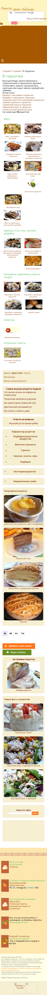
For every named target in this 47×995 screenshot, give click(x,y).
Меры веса (14, 901)
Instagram (21, 887)
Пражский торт (23, 558)
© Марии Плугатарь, (13, 978)
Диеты (7, 373)
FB (10, 887)
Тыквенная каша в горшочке (17, 104)
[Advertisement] (23, 42)
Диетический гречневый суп (18, 407)
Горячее (17, 71)
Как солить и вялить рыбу (16, 411)
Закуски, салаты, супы (25, 456)
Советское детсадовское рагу (17, 109)
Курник (23, 621)
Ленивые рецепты (23, 690)
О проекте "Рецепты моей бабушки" (27, 880)
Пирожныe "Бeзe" (23, 732)
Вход (29, 18)
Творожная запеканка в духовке (20, 399)
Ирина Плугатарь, (9, 957)
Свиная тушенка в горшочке (17, 102)
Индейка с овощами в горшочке (19, 97)
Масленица (9, 377)
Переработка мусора (19, 936)
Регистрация (40, 18)
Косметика (14, 908)
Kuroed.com (16, 974)
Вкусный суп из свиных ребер (23, 423)
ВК (14, 887)
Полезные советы (18, 903)
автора (25, 964)
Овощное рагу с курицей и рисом (23, 765)
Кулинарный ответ (18, 922)
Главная (7, 71)
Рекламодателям (17, 883)
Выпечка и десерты (25, 444)
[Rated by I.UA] (31, 992)
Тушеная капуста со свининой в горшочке (23, 100)
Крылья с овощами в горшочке (18, 95)
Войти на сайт (16, 862)
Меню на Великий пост (15, 381)
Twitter (30, 887)
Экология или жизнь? (19, 938)
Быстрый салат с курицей (23, 798)
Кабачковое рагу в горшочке (17, 107)
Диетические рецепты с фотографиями (23, 524)
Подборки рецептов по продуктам (25, 437)
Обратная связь (17, 885)
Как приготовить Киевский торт (20, 403)
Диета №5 (17, 373)
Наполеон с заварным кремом (24, 588)
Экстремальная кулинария (22, 899)
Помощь (13, 866)
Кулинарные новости (19, 906)
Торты (27, 373)
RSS (37, 887)
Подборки (25, 461)
